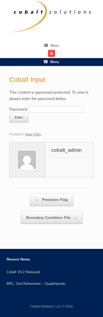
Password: (19, 109)
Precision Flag (51, 199)
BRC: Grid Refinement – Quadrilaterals (36, 284)
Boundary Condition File (51, 217)
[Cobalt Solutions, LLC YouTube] (51, 53)
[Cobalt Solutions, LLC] (51, 16)
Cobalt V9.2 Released (23, 272)
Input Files (33, 134)
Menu (54, 46)
